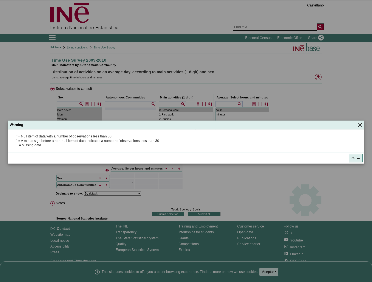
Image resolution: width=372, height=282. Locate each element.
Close (356, 158)
